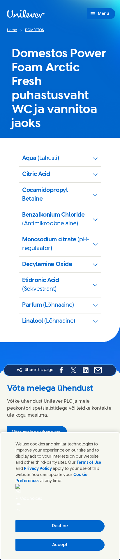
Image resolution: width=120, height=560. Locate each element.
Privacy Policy (38, 469)
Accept (60, 545)
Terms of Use (89, 463)
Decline (60, 526)
